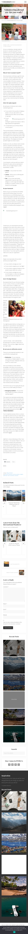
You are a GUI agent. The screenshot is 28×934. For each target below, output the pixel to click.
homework (10, 474)
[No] (26, 930)
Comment (6, 587)
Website (5, 615)
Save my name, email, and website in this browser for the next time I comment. (12, 623)
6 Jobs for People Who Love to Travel (14, 544)
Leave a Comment (7, 46)
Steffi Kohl (5, 475)
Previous (4, 503)
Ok (14, 932)
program (21, 474)
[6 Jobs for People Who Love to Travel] (14, 536)
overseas (14, 474)
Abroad (6, 474)
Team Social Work (10, 475)
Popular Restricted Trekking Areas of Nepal (14, 504)
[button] (25, 2)
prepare (17, 474)
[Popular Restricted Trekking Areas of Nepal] (14, 495)
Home (3, 20)
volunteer (16, 475)
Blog (5, 20)
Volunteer (11, 472)
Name (5, 604)
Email (4, 609)
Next (23, 503)
